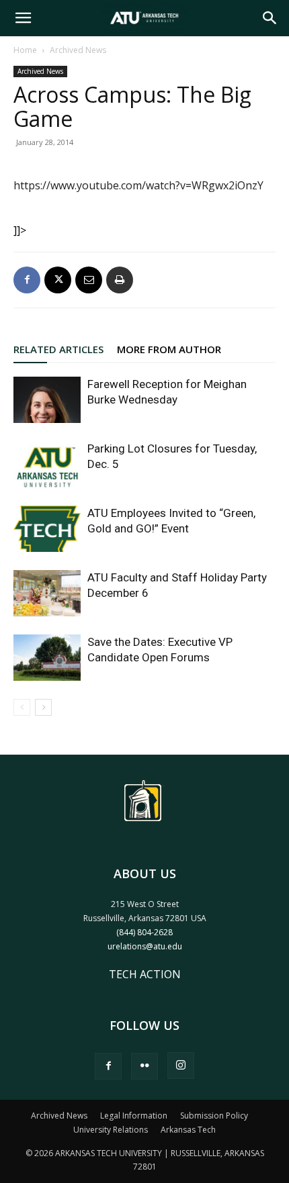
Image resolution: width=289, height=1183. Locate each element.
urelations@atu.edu (145, 946)
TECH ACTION (145, 974)
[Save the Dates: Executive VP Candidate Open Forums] (47, 657)
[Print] (119, 280)
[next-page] (43, 707)
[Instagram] (180, 1065)
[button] (22, 18)
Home (25, 50)
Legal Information (133, 1115)
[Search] (270, 18)
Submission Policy (214, 1115)
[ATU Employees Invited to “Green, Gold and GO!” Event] (47, 529)
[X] (57, 280)
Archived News (78, 50)
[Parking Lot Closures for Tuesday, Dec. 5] (47, 464)
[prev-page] (21, 707)
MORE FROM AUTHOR (169, 349)
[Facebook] (26, 280)
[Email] (88, 280)
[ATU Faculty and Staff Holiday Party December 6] (47, 593)
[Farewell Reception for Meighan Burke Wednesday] (47, 400)
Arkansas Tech (188, 1129)
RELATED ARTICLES (58, 349)
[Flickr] (144, 1066)
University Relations (110, 1129)
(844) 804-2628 (144, 932)
